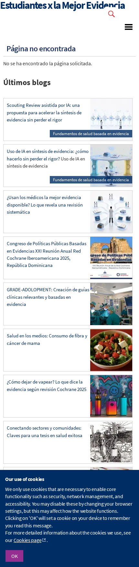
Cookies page (27, 540)
